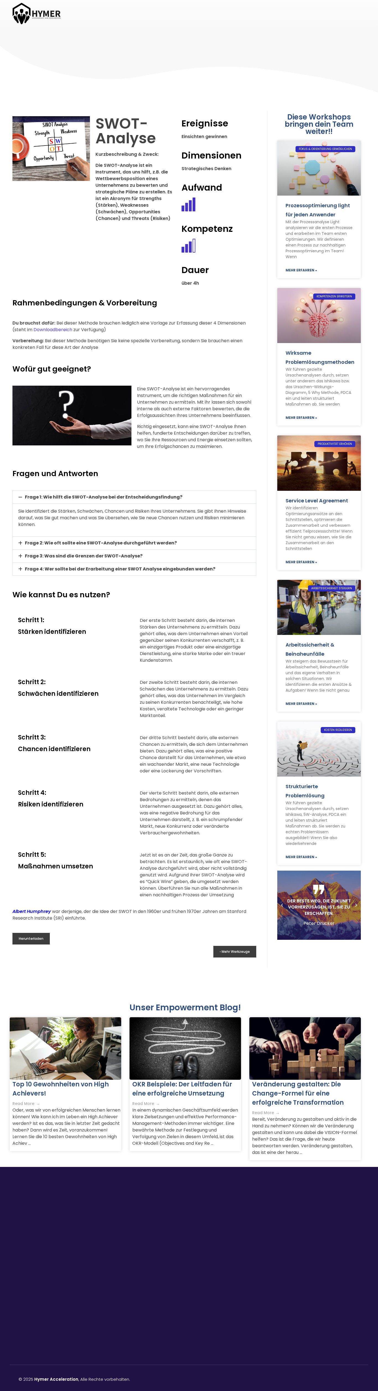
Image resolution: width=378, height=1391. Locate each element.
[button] (134, 497)
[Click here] (320, 1250)
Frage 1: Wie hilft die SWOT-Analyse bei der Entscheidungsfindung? (103, 497)
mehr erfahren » (301, 270)
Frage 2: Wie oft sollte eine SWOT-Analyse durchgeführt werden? (101, 543)
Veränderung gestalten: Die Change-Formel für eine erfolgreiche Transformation (298, 1093)
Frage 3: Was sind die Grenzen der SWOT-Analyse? (84, 556)
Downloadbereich (52, 329)
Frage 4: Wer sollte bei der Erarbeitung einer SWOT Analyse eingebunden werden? (120, 569)
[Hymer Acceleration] (36, 13)
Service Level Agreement (317, 500)
